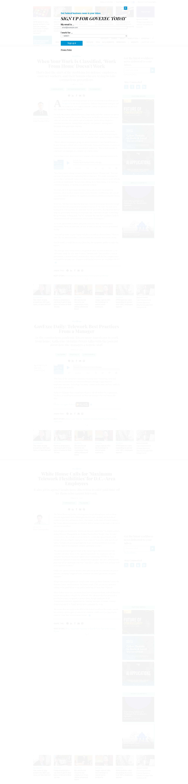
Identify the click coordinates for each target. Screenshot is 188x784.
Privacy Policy (66, 50)
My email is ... (67, 24)
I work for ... (67, 32)
